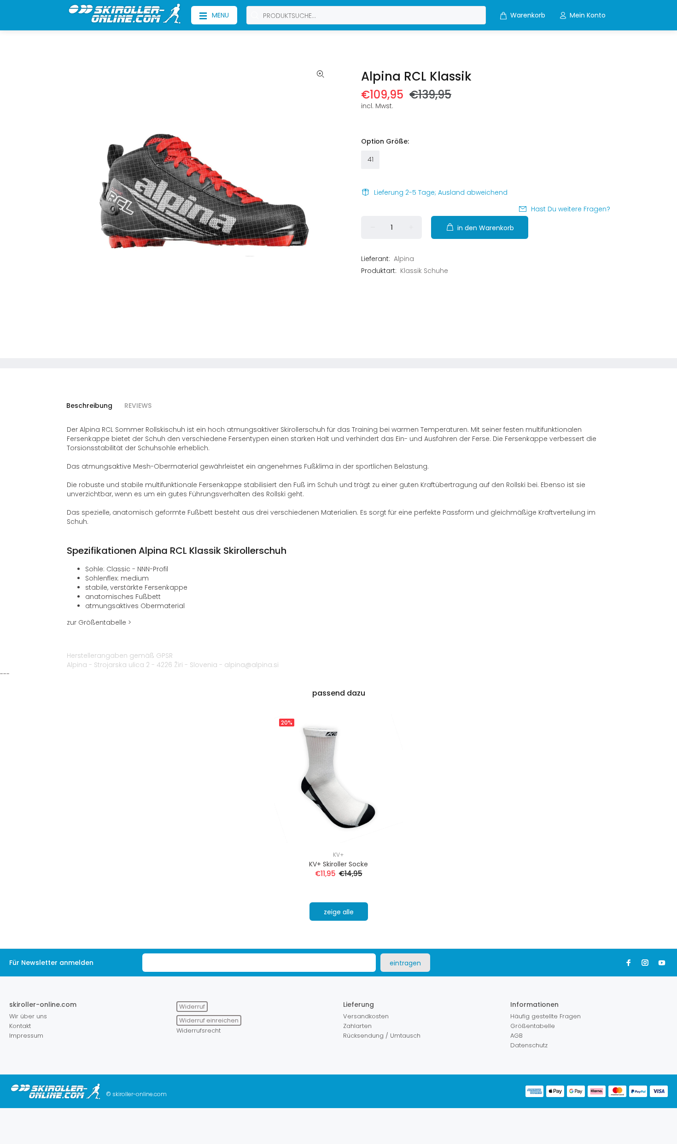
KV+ (338, 855)
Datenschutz (529, 1045)
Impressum (26, 1035)
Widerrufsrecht (198, 1030)
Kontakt (20, 1026)
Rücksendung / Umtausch (381, 1035)
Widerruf (192, 1006)
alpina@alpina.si (251, 664)
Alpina (404, 258)
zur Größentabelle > (99, 622)
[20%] (338, 778)
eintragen (405, 963)
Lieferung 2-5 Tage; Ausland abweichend (441, 192)
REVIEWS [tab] (138, 405)
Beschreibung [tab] (89, 405)
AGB (516, 1035)
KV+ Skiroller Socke (338, 864)
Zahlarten (357, 1026)
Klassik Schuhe (424, 270)
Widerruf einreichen (209, 1020)
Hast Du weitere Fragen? (570, 209)
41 (371, 159)
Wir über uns (28, 1016)
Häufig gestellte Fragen (545, 1016)
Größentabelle (532, 1026)
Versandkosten (366, 1016)
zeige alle (339, 912)
